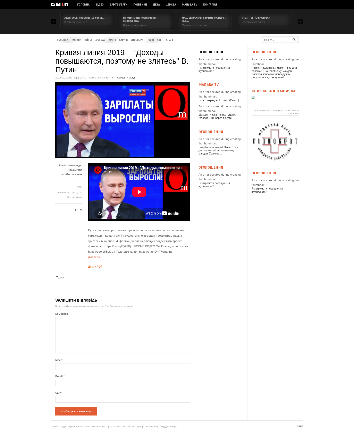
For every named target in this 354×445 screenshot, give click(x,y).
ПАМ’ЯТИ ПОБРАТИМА (255, 17)
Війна (88, 40)
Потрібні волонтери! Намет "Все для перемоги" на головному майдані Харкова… (218, 150)
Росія (150, 40)
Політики (140, 4)
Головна (83, 4)
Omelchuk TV (62, 192)
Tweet (60, 277)
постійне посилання (71, 174)
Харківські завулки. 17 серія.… (85, 17)
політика (77, 197)
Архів (169, 40)
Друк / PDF (95, 266)
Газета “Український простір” (129, 426)
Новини (76, 40)
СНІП (300, 426)
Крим (112, 40)
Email (60, 376)
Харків (123, 40)
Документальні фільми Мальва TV (87, 426)
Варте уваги (118, 4)
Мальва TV (189, 4)
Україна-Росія (75, 170)
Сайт (58, 392)
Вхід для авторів (168, 426)
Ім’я (58, 360)
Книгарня (210, 4)
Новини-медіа (74, 165)
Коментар (61, 313)
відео (68, 197)
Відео (99, 4)
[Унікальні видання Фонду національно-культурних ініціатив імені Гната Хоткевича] (253, 98)
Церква (171, 4)
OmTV (109, 77)
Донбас (100, 40)
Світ (160, 40)
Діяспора (137, 40)
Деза (156, 4)
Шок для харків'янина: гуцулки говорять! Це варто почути (217, 116)
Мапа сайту (152, 426)
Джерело (94, 257)
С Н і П (59, 4)
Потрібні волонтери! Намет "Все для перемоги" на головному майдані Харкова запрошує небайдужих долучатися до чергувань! (274, 72)
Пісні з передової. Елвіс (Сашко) (219, 100)
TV (79, 192)
